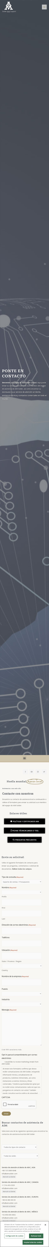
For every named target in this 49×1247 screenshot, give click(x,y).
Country (5, 970)
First (3, 908)
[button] (24, 758)
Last (3, 919)
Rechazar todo (36, 1236)
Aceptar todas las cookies (33, 1242)
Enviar (6, 1113)
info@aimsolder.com (9, 1173)
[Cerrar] (45, 1224)
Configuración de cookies (14, 1236)
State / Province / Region (11, 961)
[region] (24, 1234)
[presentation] (19, 1104)
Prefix (4, 896)
